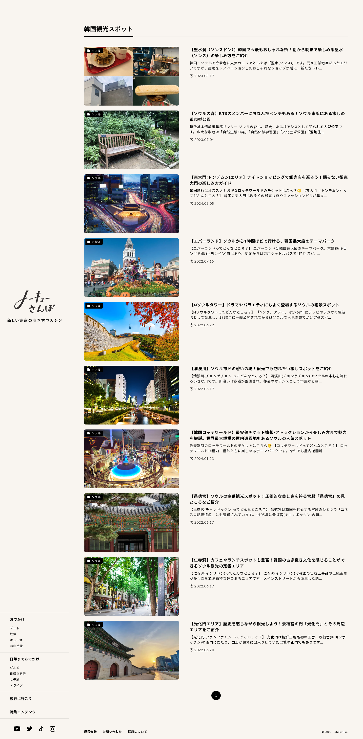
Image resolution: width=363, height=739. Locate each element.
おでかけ (17, 619)
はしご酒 (16, 640)
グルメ (15, 668)
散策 (13, 634)
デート (15, 628)
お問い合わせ (112, 732)
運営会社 (90, 732)
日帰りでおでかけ (25, 659)
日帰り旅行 (18, 673)
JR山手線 (16, 646)
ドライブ (16, 685)
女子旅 (15, 679)
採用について (137, 732)
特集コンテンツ (23, 712)
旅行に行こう (21, 698)
